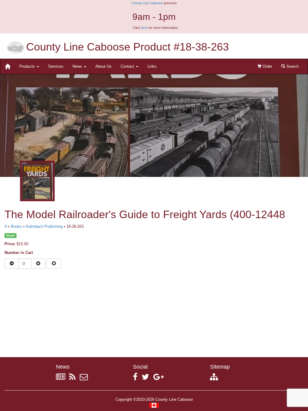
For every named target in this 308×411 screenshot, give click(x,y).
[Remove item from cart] (54, 263)
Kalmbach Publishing (44, 226)
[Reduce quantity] (12, 263)
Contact (128, 66)
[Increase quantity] (38, 263)
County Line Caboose (147, 3)
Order (266, 66)
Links (152, 66)
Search (292, 66)
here (144, 27)
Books (16, 226)
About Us (103, 66)
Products (27, 66)
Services (55, 66)
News (77, 66)
